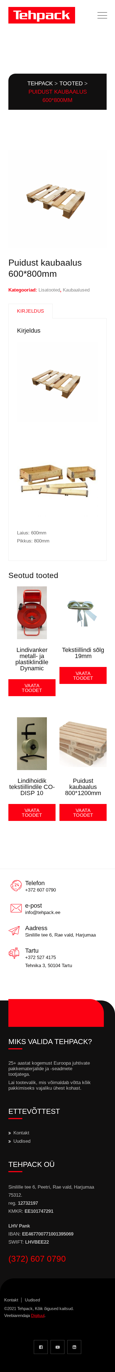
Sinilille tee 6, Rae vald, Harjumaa (60, 935)
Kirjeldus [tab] (30, 311)
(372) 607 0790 (37, 1258)
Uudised (21, 1141)
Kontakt (21, 1133)
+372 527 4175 (40, 957)
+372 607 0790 (40, 890)
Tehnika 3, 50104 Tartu (48, 965)
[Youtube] (57, 1347)
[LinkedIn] (74, 1347)
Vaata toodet (32, 688)
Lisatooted (49, 290)
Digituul (37, 1315)
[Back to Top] (103, 1363)
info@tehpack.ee (42, 912)
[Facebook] (41, 1347)
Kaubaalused (76, 290)
